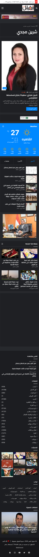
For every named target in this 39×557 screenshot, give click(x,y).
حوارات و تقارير (31, 411)
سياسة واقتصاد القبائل (29, 414)
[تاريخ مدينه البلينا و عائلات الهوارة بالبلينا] (31, 179)
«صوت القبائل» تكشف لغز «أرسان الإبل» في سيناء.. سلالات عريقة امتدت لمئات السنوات (14, 196)
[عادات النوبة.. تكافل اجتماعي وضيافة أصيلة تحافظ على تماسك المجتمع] (29, 275)
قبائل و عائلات (32, 430)
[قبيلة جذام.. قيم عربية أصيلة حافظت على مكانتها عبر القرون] (29, 253)
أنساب (34, 386)
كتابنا (35, 433)
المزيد (34, 399)
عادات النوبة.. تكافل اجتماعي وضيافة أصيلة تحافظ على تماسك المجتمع (29, 284)
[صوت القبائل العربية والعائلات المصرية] (28, 8)
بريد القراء (33, 405)
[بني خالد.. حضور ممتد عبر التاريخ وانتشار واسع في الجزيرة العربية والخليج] (7, 463)
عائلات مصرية (32, 417)
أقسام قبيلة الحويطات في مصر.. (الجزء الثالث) (14, 205)
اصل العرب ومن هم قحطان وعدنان (14, 167)
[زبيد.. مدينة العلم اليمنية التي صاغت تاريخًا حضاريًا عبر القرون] (10, 275)
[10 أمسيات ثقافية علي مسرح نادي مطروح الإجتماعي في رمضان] (31, 188)
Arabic (23, 118)
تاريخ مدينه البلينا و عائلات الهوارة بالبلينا (14, 177)
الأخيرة (20, 161)
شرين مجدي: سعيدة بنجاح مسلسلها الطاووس (21, 96)
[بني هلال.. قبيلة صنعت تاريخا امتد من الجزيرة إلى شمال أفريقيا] (32, 455)
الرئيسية (33, 26)
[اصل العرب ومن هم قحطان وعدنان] (31, 170)
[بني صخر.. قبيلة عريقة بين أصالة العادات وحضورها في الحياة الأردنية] (10, 253)
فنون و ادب (33, 427)
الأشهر (33, 161)
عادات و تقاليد (32, 421)
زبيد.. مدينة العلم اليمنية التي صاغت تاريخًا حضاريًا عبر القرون (10, 284)
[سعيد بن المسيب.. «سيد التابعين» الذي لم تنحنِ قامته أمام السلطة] (7, 472)
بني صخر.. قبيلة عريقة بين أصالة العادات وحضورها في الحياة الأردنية (10, 262)
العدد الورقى (32, 396)
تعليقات (6, 161)
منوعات (34, 439)
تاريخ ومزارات (32, 408)
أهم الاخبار (33, 389)
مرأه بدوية (33, 436)
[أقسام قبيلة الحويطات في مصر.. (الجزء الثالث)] (31, 206)
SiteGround (19, 547)
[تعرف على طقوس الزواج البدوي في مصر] (19, 471)
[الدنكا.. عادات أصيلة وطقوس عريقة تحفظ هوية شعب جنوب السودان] (7, 455)
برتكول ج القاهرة (31, 402)
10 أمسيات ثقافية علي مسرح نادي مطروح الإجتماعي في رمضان (14, 186)
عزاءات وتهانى (32, 424)
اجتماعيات (33, 393)
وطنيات (34, 442)
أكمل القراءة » (32, 109)
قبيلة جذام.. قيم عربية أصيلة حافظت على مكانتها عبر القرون (29, 262)
